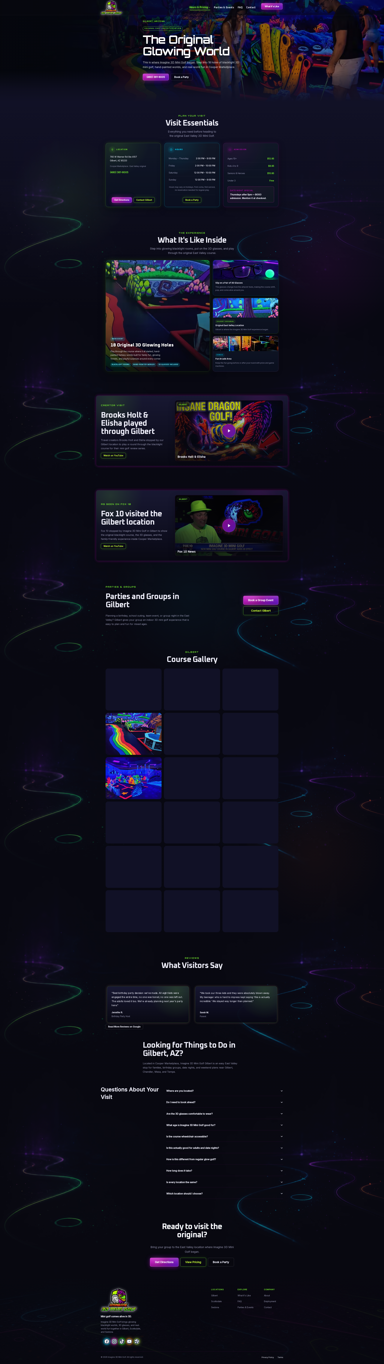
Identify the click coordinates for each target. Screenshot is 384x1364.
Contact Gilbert (144, 200)
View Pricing (193, 1262)
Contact (251, 7)
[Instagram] (114, 1341)
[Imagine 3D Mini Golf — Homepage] (119, 1299)
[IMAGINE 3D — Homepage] (111, 7)
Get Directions (121, 200)
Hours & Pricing (198, 7)
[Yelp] (137, 1341)
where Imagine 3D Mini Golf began (173, 62)
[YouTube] (129, 1341)
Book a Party (181, 76)
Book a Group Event (260, 600)
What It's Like (272, 6)
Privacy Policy (268, 1357)
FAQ (240, 7)
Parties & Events (224, 7)
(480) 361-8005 (156, 76)
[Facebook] (107, 1341)
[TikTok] (122, 1341)
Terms (280, 1357)
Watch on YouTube (113, 455)
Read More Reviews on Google (124, 1026)
